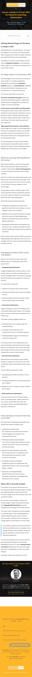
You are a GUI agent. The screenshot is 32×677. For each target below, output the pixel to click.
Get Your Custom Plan (19, 645)
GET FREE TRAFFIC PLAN (16, 592)
